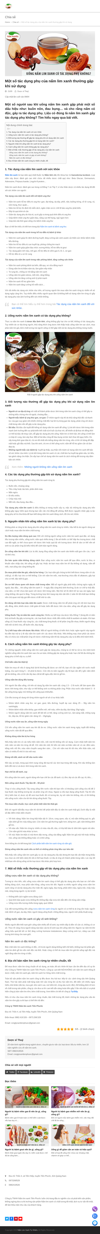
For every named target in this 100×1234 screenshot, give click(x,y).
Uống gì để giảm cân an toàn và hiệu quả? (71, 1149)
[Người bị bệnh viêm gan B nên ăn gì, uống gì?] (27, 1097)
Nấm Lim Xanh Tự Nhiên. (28, 1230)
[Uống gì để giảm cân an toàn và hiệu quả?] (73, 1135)
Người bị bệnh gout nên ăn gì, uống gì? (24, 1149)
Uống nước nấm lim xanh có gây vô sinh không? (27, 155)
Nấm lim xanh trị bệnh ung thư (53, 227)
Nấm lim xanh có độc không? (20, 158)
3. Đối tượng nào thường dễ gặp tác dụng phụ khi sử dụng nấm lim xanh (35, 138)
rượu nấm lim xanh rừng (44, 909)
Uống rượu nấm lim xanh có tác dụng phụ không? (28, 153)
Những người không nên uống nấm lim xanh (48, 467)
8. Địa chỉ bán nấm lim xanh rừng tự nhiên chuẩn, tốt (27, 161)
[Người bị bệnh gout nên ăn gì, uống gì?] (27, 1135)
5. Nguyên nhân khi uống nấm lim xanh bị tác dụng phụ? (28, 144)
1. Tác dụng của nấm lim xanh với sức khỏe (23, 132)
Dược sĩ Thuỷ (23, 91)
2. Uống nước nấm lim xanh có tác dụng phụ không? (27, 135)
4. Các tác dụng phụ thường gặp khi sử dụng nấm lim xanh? (30, 141)
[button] (10, 1072)
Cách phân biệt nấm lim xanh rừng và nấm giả (51, 843)
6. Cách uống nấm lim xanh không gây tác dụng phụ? (27, 147)
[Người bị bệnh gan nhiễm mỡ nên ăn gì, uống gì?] (73, 1097)
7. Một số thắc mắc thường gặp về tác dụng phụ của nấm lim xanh (32, 150)
